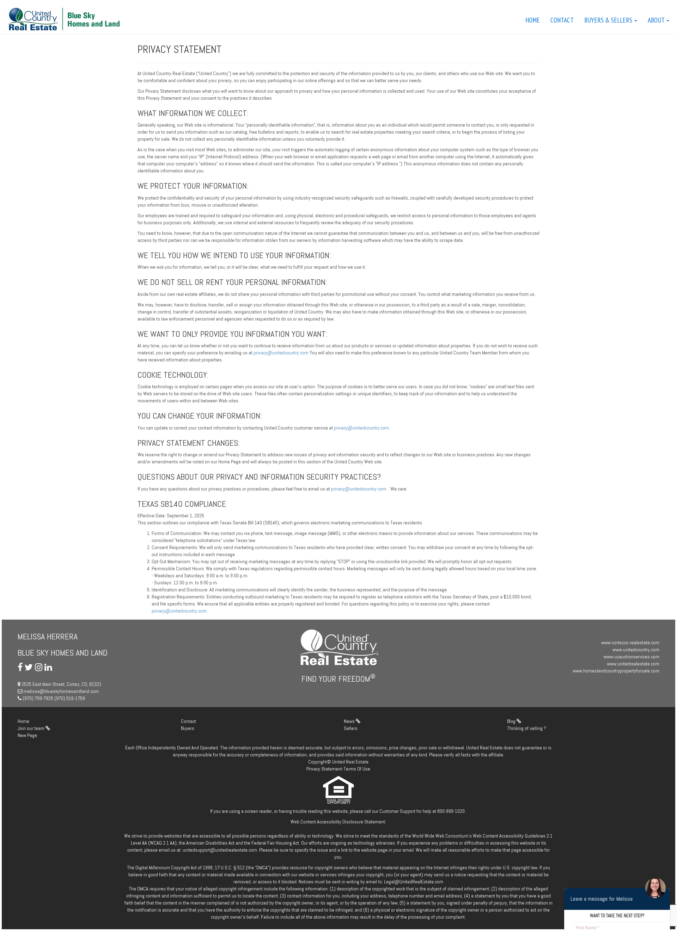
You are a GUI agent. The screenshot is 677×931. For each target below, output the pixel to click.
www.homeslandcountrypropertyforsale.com (616, 671)
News (350, 721)
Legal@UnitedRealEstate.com (413, 881)
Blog (512, 721)
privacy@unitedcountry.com (282, 352)
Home (532, 20)
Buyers (187, 728)
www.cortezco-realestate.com (630, 642)
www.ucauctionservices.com (631, 656)
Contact (562, 20)
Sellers (351, 728)
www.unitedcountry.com (635, 649)
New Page (27, 735)
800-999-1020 (451, 811)
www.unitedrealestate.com (633, 664)
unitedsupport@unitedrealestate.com (220, 850)
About (657, 20)
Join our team (31, 728)
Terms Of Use (356, 769)
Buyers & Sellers (609, 20)
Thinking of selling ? (526, 728)
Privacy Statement (324, 769)
